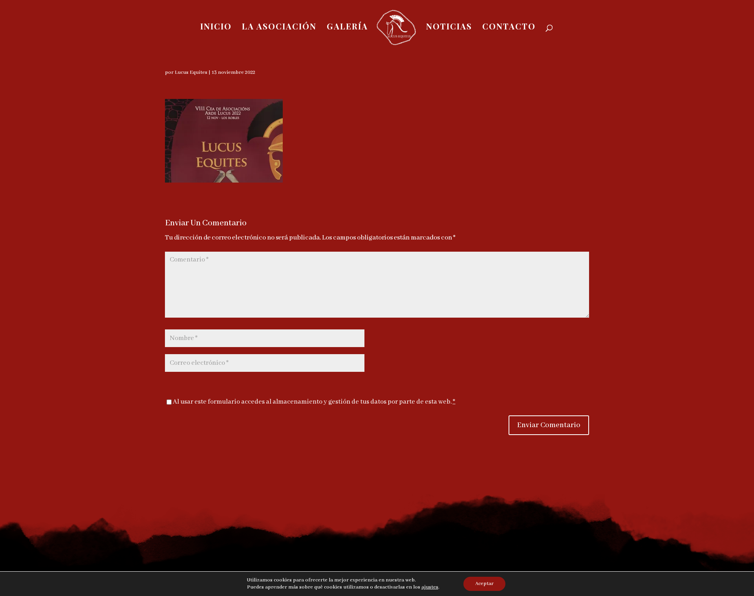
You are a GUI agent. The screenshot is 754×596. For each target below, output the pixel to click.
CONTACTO (509, 27)
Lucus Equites (191, 72)
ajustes (429, 587)
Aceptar (484, 583)
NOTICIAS (449, 27)
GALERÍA (347, 27)
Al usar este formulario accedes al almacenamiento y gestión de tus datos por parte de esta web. (314, 402)
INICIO (216, 27)
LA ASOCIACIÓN (279, 27)
